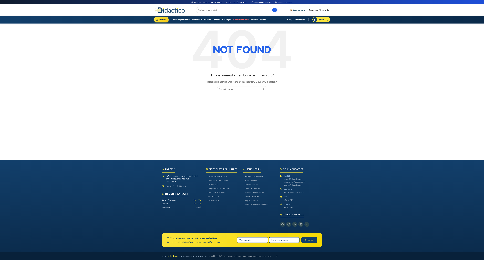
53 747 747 (288, 200)
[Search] (274, 10)
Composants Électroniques (219, 188)
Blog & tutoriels (251, 200)
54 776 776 (288, 192)
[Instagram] (288, 224)
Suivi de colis (272, 256)
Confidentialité (215, 256)
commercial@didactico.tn (294, 182)
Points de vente (251, 184)
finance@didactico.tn (293, 185)
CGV (224, 256)
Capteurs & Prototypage (218, 180)
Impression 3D (214, 196)
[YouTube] (294, 224)
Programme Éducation (254, 192)
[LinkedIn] (300, 224)
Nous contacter (251, 180)
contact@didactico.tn (293, 179)
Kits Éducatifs (213, 200)
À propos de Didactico (254, 176)
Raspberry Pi (213, 184)
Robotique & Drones (216, 192)
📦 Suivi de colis (297, 10)
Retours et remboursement (254, 256)
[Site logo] (170, 10)
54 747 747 (288, 207)
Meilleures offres (252, 196)
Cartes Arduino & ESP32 (218, 176)
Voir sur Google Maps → (176, 186)
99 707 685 (299, 192)
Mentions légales (235, 256)
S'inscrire (309, 240)
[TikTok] (306, 224)
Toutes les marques (253, 188)
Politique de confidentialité (256, 204)
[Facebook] (282, 224)
